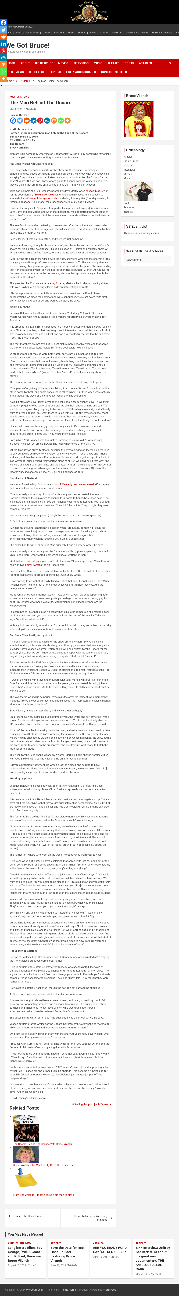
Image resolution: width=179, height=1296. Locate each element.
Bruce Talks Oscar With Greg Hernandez (90, 1218)
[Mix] (54, 121)
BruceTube (131, 32)
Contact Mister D (114, 72)
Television (59, 32)
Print (126, 203)
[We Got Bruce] (138, 102)
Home (12, 63)
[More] (68, 121)
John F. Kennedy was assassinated (74, 484)
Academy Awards (54, 283)
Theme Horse (68, 1289)
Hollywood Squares (162, 32)
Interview (25, 1243)
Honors (144, 32)
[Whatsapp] (61, 121)
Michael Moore (94, 191)
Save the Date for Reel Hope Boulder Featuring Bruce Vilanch (68, 1254)
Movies (46, 32)
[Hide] (1, 85)
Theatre (128, 211)
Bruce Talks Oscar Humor (28, 1216)
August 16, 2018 (17, 1265)
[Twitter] (20, 121)
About (18, 32)
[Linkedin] (33, 121)
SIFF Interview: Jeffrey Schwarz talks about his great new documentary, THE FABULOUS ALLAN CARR (153, 1258)
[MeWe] (47, 121)
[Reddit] (27, 121)
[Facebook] (13, 121)
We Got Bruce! (27, 45)
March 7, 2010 (17, 109)
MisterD (31, 109)
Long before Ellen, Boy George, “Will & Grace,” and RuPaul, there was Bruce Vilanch (25, 1254)
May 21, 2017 (143, 1274)
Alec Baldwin (22, 287)
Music (71, 32)
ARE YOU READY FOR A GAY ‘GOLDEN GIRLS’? (110, 1250)
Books (93, 32)
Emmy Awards (33, 564)
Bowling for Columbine (48, 194)
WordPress (109, 1289)
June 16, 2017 (58, 1265)
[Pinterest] (40, 121)
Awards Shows (19, 96)
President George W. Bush (42, 198)
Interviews (117, 32)
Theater (81, 32)
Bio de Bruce (32, 32)
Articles (104, 32)
